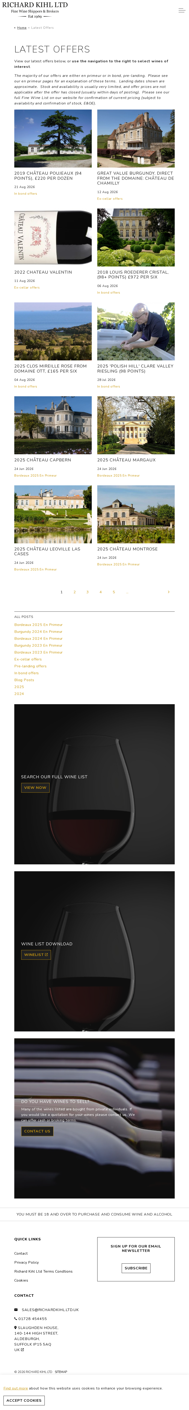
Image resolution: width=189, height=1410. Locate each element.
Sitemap (61, 1372)
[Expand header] (182, 10)
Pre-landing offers (30, 666)
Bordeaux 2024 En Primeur (38, 638)
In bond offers (25, 193)
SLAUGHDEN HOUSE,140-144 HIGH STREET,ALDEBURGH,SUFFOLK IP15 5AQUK (36, 1338)
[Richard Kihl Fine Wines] (35, 10)
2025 (19, 686)
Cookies (21, 1280)
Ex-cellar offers (110, 199)
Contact (21, 1253)
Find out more (15, 1388)
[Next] (169, 592)
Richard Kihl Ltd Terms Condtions (43, 1271)
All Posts (23, 617)
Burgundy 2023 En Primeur (38, 645)
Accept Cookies (24, 1400)
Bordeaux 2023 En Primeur (38, 652)
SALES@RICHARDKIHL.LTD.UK (50, 1309)
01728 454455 (32, 1318)
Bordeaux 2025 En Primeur (35, 475)
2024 (19, 693)
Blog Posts (24, 680)
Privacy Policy (26, 1262)
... (127, 592)
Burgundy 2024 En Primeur (38, 631)
